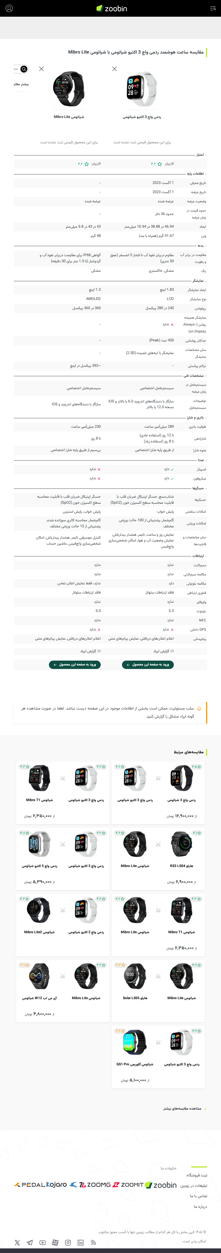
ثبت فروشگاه (196, 1175)
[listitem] (158, 793)
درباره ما (200, 1207)
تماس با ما (198, 1196)
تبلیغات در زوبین (193, 1186)
